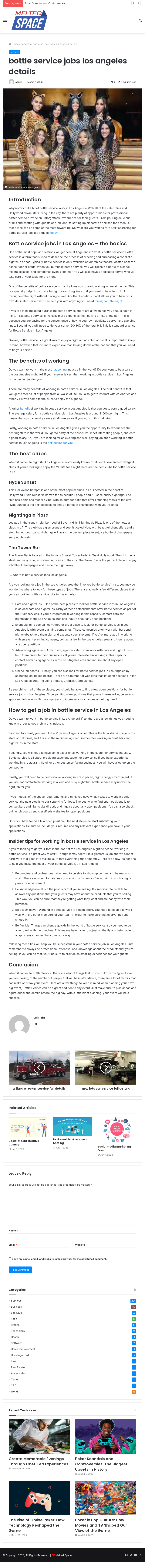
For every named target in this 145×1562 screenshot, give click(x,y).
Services (26, 43)
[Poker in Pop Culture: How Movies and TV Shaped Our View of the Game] (105, 1498)
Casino (15, 1379)
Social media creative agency (24, 1142)
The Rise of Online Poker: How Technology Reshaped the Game (37, 1525)
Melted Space (64, 1555)
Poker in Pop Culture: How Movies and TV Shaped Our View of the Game (101, 1525)
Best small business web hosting (70, 1141)
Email (13, 1244)
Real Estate (18, 1367)
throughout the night (108, 301)
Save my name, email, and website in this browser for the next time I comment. (59, 1258)
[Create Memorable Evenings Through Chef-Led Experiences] (39, 1436)
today (54, 233)
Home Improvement (23, 1349)
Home (15, 43)
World (14, 1391)
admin (18, 82)
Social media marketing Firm (114, 1148)
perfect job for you (60, 443)
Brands (15, 1324)
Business (16, 1306)
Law (13, 1361)
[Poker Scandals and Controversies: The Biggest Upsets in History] (105, 1436)
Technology (18, 1330)
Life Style (16, 1312)
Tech (14, 1318)
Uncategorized (20, 1355)
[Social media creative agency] (28, 1127)
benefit (25, 408)
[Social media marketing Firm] (117, 1130)
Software (16, 1343)
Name (13, 1230)
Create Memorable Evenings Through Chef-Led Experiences (38, 1461)
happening (59, 369)
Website (80, 1244)
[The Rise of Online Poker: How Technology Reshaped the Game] (39, 1498)
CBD (13, 1385)
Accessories (18, 1373)
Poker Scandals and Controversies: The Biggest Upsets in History (63, 3)
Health (15, 1336)
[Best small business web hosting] (72, 1126)
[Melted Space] (29, 20)
